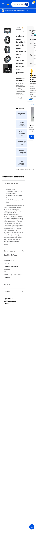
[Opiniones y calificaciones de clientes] (22, 300)
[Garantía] (22, 291)
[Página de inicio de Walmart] (8, 4)
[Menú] (3, 4)
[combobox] (20, 4)
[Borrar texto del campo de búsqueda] (24, 4)
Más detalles (7, 284)
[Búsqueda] (26, 4)
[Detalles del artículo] (22, 183)
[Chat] (31, 526)
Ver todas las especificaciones (25, 170)
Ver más (20, 98)
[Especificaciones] (22, 251)
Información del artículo (13, 177)
